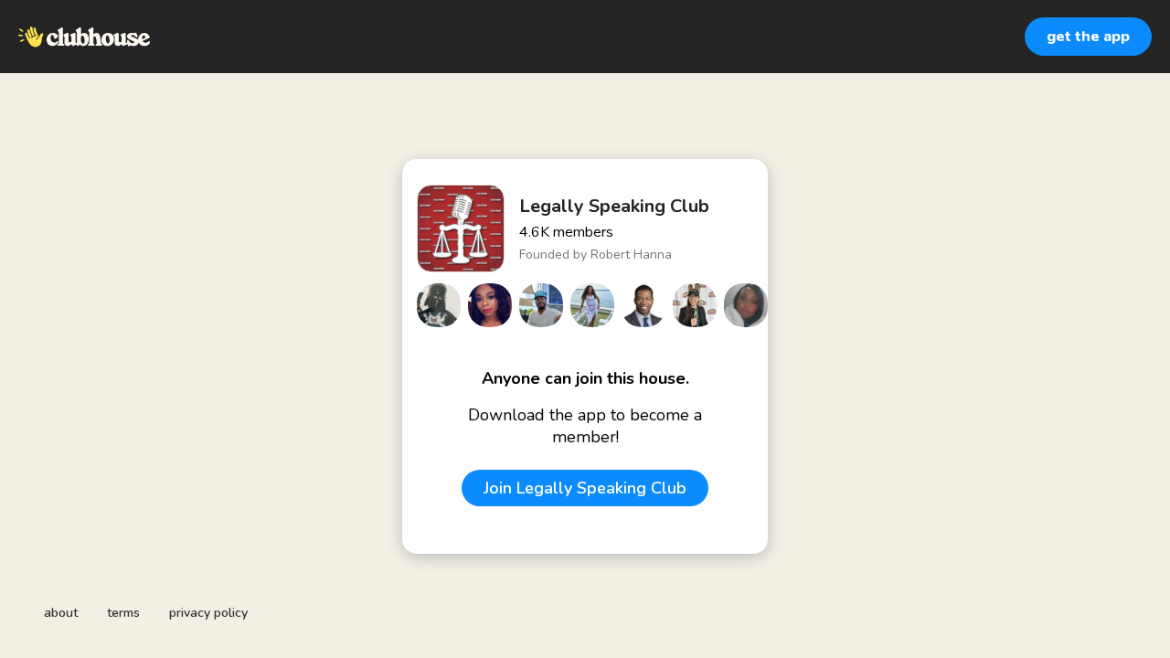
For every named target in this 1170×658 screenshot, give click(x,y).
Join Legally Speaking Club (585, 488)
